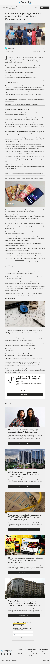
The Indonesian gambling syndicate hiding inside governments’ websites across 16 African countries (25, 560)
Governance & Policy (41, 51)
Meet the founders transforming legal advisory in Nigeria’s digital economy (27, 358)
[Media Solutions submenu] (15, 8)
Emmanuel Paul (11, 48)
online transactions (19, 260)
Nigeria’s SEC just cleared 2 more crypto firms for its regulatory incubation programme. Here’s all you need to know (24, 603)
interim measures (12, 139)
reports (10, 369)
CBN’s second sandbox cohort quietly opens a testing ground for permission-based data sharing (23, 474)
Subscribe (43, 7)
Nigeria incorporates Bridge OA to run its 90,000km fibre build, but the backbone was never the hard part (24, 517)
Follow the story (22, 443)
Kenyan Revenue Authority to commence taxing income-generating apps (28, 173)
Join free (23, 637)
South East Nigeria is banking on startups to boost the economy (25, 104)
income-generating (31, 166)
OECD (35, 124)
